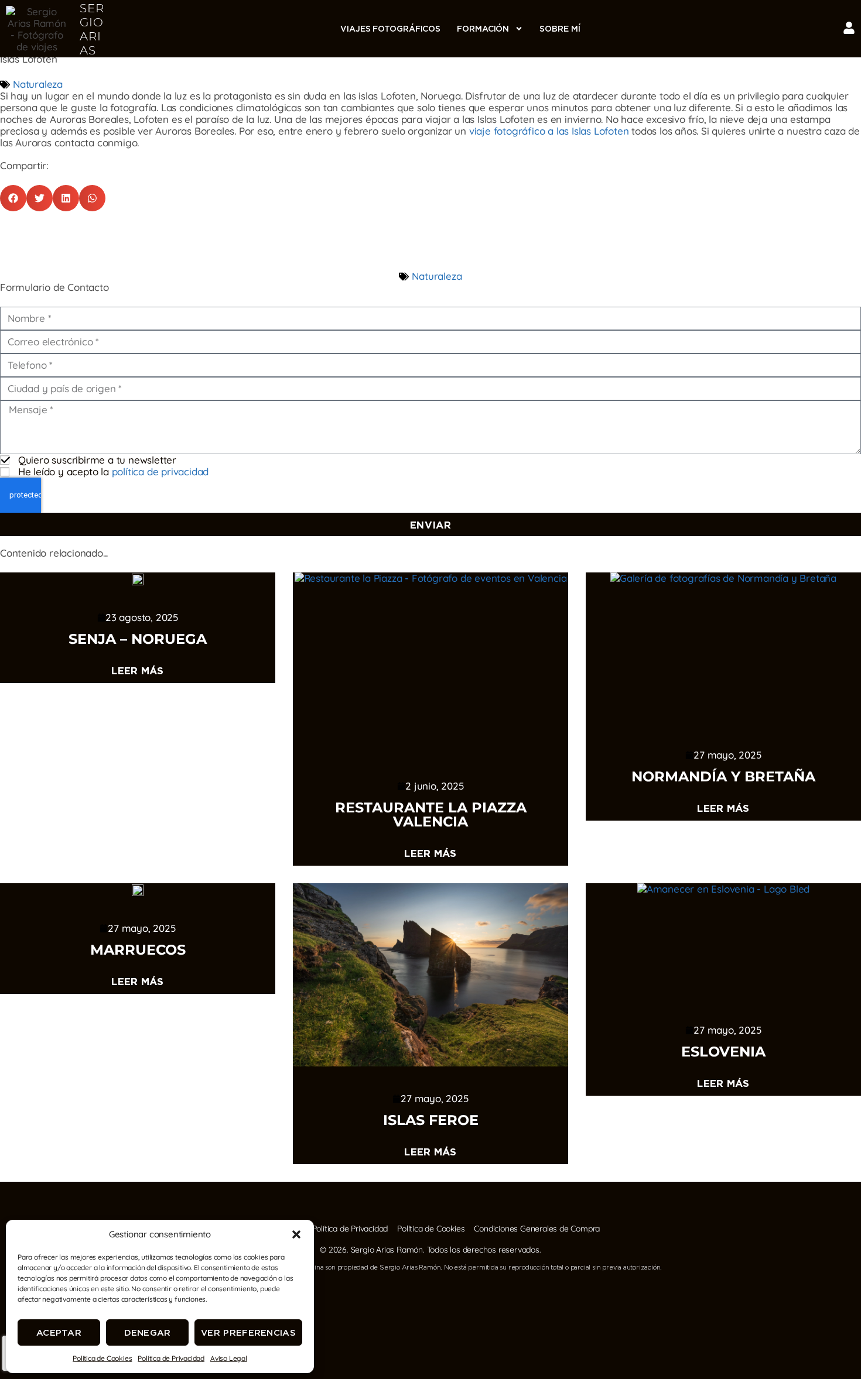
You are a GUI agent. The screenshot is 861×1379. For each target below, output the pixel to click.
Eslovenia (723, 1051)
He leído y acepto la (113, 471)
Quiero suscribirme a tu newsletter (97, 460)
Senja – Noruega (138, 638)
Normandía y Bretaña (723, 776)
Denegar (147, 1332)
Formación (483, 28)
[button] (296, 1234)
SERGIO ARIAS (92, 29)
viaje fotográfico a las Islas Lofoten (549, 131)
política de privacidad (160, 471)
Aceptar (58, 1332)
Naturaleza (38, 84)
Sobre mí (559, 28)
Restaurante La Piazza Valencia (431, 814)
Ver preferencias (248, 1332)
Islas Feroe (431, 1120)
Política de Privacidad (171, 1358)
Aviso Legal (228, 1358)
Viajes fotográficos (390, 28)
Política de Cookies (102, 1358)
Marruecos (138, 949)
